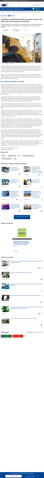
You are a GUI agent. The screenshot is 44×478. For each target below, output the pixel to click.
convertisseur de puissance (28, 155)
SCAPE (6, 66)
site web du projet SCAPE (6, 149)
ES (6, 15)
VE (19, 155)
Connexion (33, 5)
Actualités (7, 11)
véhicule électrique (12, 155)
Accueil (2, 11)
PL (14, 15)
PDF (19, 336)
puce (15, 158)
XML (7, 336)
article (8, 87)
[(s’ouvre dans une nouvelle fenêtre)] (5, 4)
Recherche (39, 5)
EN (4, 15)
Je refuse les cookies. (30, 476)
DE (1, 15)
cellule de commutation (6, 158)
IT (11, 15)
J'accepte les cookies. (13, 476)
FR (9, 15)
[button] (36, 5)
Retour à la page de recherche (22, 216)
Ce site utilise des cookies (15, 473)
